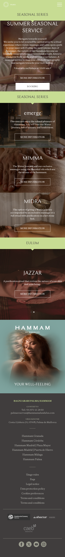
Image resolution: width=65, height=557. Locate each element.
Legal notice (32, 484)
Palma (13, 5)
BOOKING (32, 86)
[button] (31, 312)
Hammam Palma (32, 459)
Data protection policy (32, 488)
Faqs (32, 479)
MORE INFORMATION (32, 78)
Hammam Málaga (32, 454)
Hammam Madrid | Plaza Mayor (33, 445)
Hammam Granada (32, 436)
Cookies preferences (32, 493)
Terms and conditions (32, 498)
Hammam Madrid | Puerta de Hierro (32, 450)
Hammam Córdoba (32, 440)
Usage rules (32, 474)
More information (32, 137)
